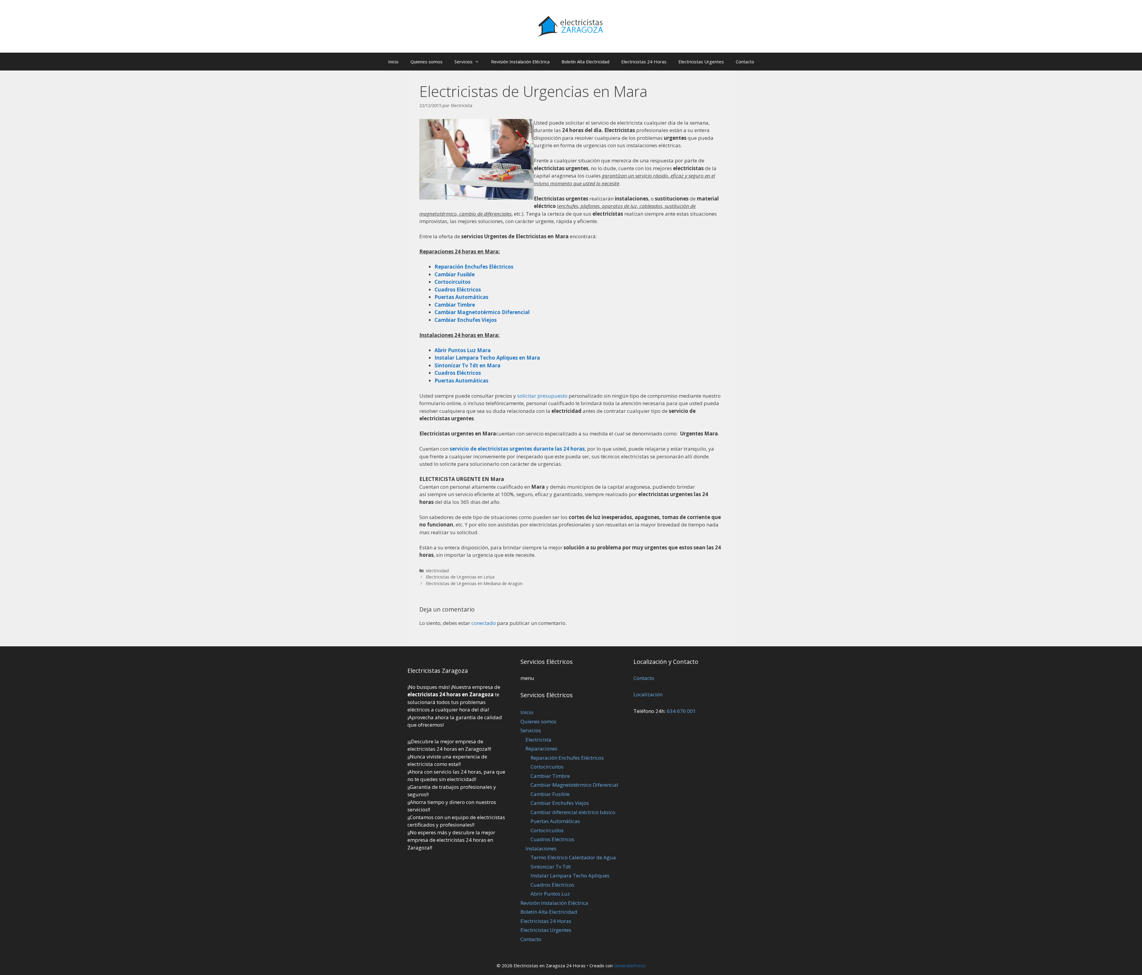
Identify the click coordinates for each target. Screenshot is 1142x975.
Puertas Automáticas (461, 380)
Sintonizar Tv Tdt (551, 866)
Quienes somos (426, 62)
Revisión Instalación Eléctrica (520, 62)
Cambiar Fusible (550, 794)
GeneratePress (630, 965)
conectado (483, 623)
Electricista (538, 739)
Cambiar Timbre (550, 775)
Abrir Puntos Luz (550, 893)
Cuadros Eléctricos (552, 839)
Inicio (393, 62)
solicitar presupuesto (542, 395)
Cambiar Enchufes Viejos (560, 803)
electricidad (437, 570)
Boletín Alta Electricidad (585, 62)
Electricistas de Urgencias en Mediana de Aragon (474, 583)
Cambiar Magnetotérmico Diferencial (574, 784)
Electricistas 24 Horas (643, 62)
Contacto (745, 62)
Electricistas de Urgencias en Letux (460, 577)
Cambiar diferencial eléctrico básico (573, 812)
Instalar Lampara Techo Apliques (570, 875)
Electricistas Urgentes (701, 62)
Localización (648, 694)
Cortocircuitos (547, 766)
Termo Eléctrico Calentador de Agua (573, 857)
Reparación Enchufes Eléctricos (567, 757)
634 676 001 (681, 711)
